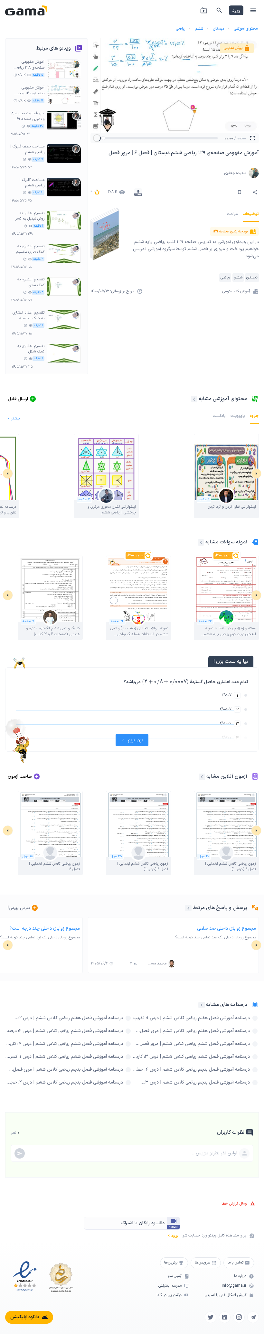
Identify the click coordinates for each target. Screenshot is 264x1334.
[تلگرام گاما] (253, 1317)
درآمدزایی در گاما (169, 1295)
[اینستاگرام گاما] (239, 1317)
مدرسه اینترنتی (170, 1286)
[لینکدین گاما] (225, 1317)
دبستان (218, 29)
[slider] (103, 138)
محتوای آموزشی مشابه (223, 399)
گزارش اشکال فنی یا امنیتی (225, 1295)
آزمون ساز (174, 1276)
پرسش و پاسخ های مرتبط (220, 908)
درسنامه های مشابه (226, 1005)
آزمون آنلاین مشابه (226, 776)
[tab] (251, 214)
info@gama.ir (234, 1286)
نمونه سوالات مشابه (226, 542)
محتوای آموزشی (246, 29)
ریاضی (180, 29)
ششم (199, 29)
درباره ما (240, 1276)
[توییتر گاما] (210, 1317)
